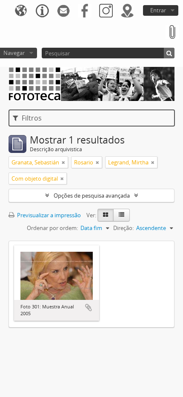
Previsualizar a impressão (48, 215)
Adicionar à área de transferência (88, 307)
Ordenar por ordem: (52, 228)
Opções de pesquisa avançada (92, 195)
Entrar (158, 10)
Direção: (123, 228)
